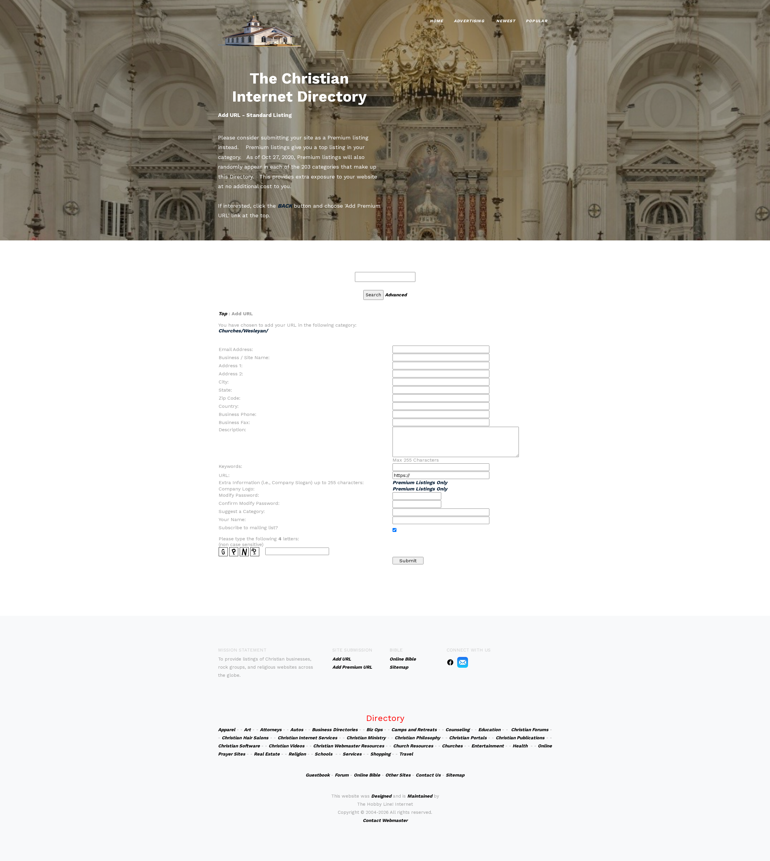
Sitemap (455, 775)
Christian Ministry (366, 737)
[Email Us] (462, 662)
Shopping (380, 754)
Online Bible (367, 775)
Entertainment (487, 746)
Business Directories (334, 729)
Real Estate (267, 754)
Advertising (469, 21)
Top (222, 313)
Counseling (457, 729)
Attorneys (271, 729)
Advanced (396, 295)
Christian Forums (529, 729)
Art (247, 729)
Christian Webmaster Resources (348, 746)
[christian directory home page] (259, 30)
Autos (296, 729)
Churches (452, 746)
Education (489, 729)
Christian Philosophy (417, 737)
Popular (536, 21)
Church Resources (413, 746)
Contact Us (428, 775)
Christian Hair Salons (245, 737)
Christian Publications (520, 737)
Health (520, 746)
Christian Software (239, 746)
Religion (297, 754)
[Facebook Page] (450, 662)
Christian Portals (467, 737)
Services (352, 754)
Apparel (226, 729)
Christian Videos (286, 746)
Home (436, 21)
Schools (323, 754)
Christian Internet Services (307, 737)
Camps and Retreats (413, 729)
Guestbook (318, 775)
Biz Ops (374, 729)
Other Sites (398, 775)
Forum (342, 775)
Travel (406, 754)
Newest (505, 21)
